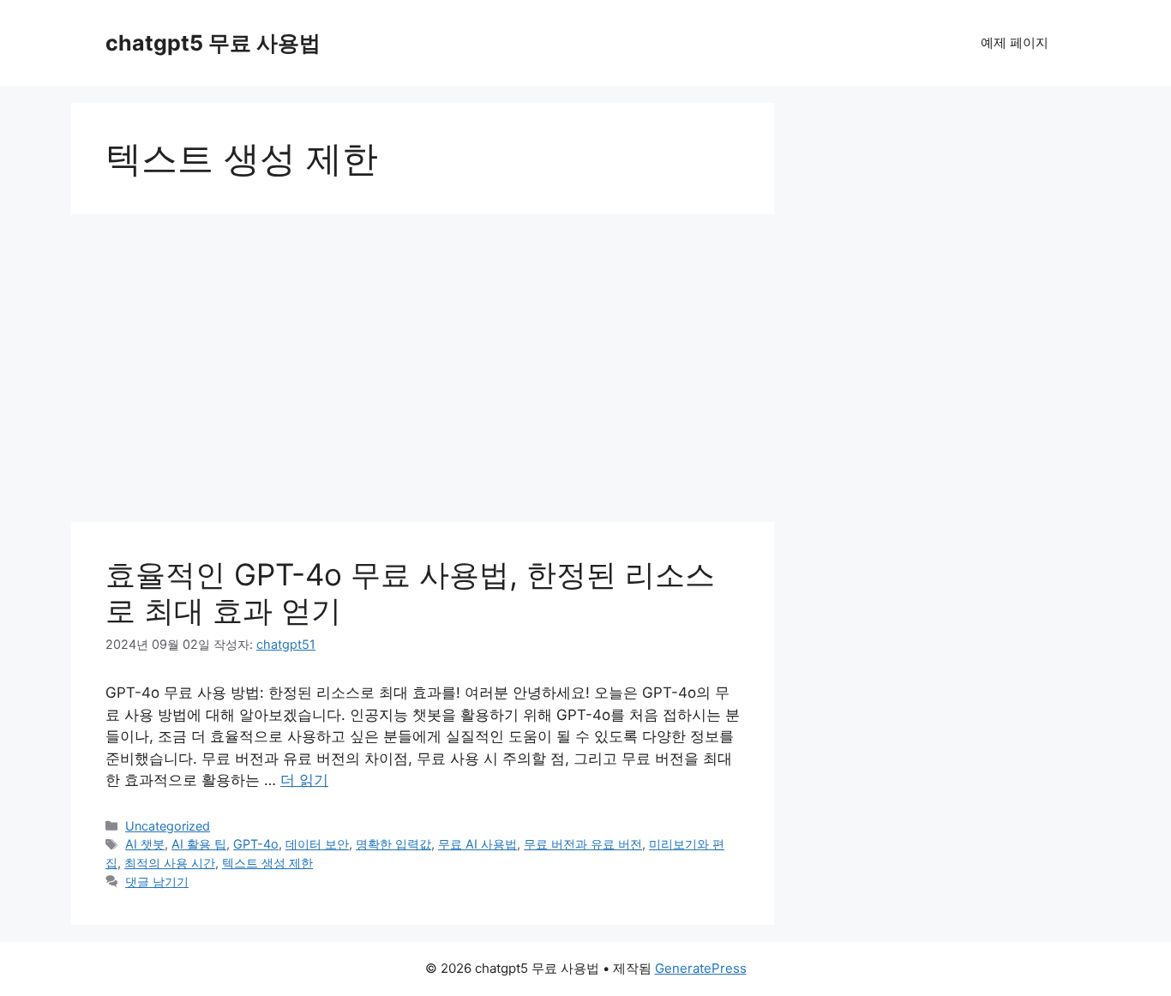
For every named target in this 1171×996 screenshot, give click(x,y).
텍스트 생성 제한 (267, 862)
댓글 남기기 (157, 881)
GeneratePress (701, 968)
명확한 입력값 (393, 844)
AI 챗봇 (145, 844)
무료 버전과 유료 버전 (583, 844)
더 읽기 (304, 780)
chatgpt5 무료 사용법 (213, 43)
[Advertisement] (422, 351)
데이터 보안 (317, 844)
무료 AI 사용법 (477, 844)
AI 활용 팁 (198, 844)
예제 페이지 (1014, 42)
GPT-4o (256, 844)
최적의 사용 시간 (169, 862)
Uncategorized (167, 826)
